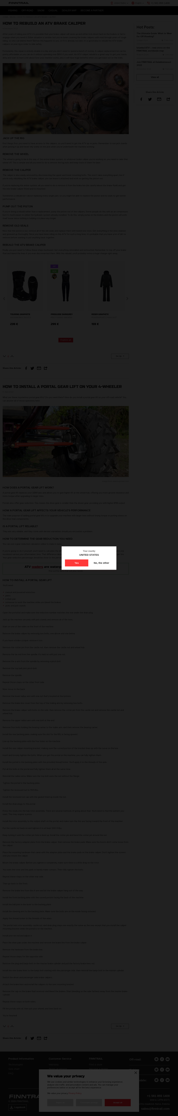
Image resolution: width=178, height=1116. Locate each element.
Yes (77, 562)
